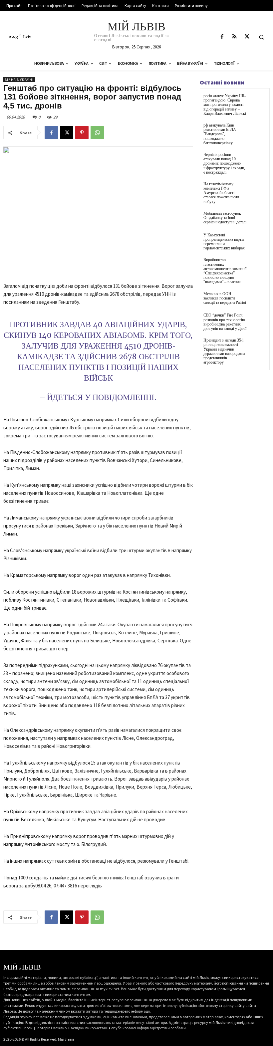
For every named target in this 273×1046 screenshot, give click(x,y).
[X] (246, 36)
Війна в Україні (19, 79)
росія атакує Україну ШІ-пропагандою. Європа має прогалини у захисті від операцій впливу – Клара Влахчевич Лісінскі (224, 104)
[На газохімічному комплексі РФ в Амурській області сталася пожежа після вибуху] (258, 190)
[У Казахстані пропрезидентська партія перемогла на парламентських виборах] (258, 241)
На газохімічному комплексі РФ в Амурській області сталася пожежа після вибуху (221, 193)
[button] (261, 37)
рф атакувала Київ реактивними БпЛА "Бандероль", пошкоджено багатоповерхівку (219, 134)
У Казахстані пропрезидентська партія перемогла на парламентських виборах (224, 242)
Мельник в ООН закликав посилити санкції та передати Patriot (224, 298)
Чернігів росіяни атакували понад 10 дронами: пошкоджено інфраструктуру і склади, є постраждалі (224, 163)
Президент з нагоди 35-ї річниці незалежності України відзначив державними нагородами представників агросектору (224, 351)
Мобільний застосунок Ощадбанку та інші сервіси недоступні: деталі (224, 217)
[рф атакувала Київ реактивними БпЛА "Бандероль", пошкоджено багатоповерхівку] (258, 131)
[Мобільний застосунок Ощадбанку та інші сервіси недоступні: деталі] (258, 219)
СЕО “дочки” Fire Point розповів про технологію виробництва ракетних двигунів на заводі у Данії (224, 322)
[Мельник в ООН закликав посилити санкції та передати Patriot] (258, 300)
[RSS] (234, 36)
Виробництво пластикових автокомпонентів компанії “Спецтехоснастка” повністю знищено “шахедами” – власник (224, 270)
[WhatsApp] (97, 132)
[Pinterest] (82, 132)
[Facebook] (222, 36)
